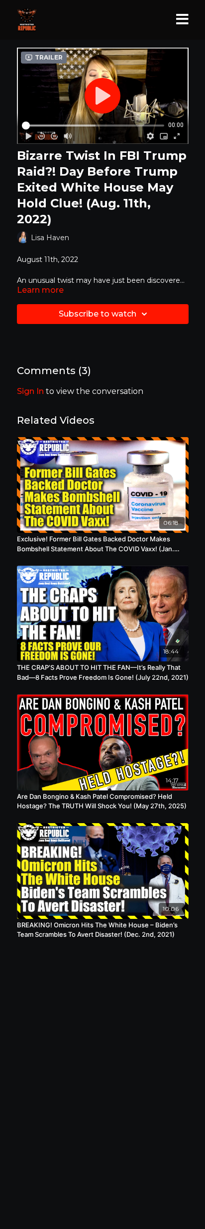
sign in (30, 391)
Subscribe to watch (97, 314)
